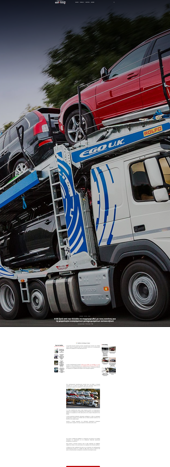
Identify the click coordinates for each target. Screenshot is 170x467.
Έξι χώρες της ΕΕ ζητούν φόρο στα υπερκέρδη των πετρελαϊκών (61, 351)
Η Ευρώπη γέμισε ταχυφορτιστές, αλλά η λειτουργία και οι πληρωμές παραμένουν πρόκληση (61, 363)
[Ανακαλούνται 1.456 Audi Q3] (112, 370)
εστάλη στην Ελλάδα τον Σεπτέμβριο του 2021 (90, 364)
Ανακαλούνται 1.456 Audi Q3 (112, 374)
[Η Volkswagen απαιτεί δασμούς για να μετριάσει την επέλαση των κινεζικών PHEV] (56, 356)
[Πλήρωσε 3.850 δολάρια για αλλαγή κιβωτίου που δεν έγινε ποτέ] (105, 370)
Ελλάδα (89, 316)
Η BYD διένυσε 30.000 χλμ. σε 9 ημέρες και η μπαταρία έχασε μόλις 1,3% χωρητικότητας (112, 365)
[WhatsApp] (60, 343)
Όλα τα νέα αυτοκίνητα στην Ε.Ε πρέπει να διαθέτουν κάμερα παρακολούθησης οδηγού (62, 370)
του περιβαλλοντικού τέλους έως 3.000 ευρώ (89, 365)
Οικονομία (81, 316)
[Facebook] (56, 343)
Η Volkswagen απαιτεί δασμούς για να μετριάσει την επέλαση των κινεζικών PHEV (61, 356)
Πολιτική (85, 316)
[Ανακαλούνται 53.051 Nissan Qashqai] (112, 349)
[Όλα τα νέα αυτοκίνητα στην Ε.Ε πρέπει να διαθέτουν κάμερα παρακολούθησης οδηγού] (56, 370)
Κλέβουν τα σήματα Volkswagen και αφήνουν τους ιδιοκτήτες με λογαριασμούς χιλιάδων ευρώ (105, 354)
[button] (114, 2)
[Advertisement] (85, 334)
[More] (62, 343)
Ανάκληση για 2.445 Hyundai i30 (105, 363)
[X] (58, 343)
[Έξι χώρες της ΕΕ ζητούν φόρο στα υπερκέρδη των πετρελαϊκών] (56, 350)
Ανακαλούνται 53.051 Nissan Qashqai (112, 352)
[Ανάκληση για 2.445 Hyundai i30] (105, 359)
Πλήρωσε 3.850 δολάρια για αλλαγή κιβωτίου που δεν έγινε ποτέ (105, 374)
